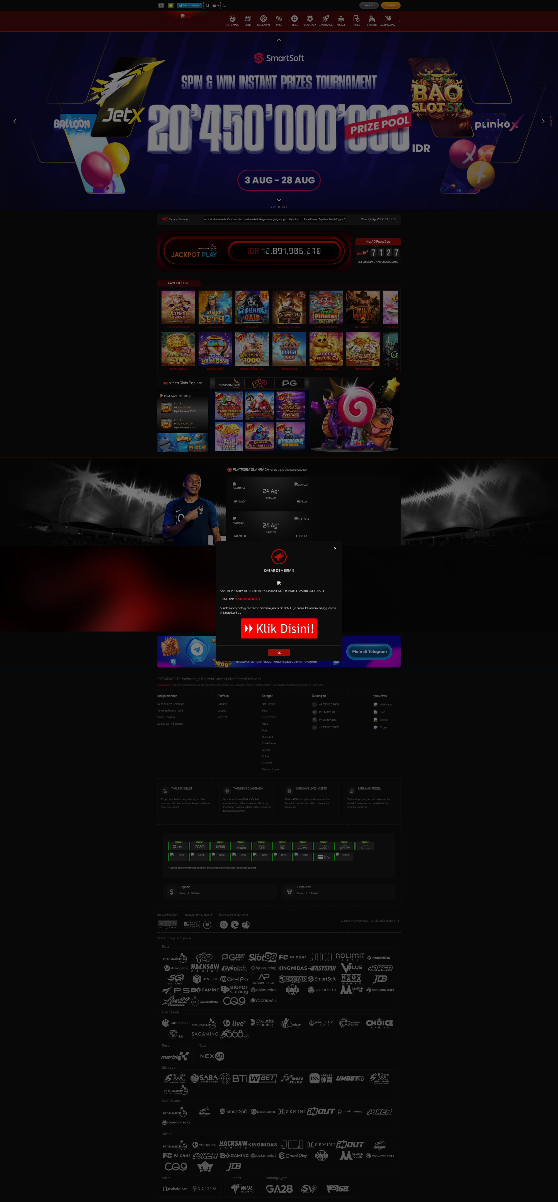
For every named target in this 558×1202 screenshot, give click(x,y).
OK (279, 652)
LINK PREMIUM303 (248, 599)
